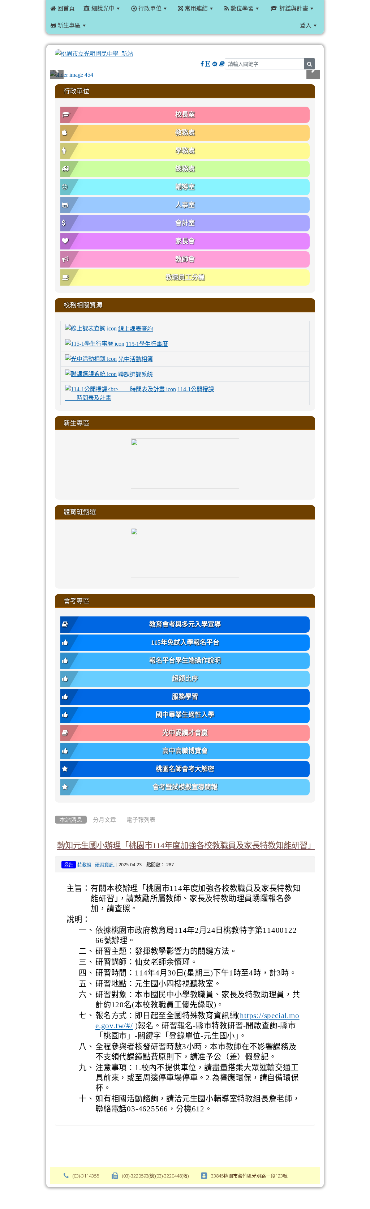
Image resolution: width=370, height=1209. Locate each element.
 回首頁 (63, 8)
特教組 (84, 864)
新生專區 (68, 25)
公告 (68, 865)
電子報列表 (140, 820)
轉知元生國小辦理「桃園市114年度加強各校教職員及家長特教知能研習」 (186, 845)
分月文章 (104, 820)
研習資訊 (105, 864)
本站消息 (70, 820)
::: (98, 25)
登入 (305, 25)
